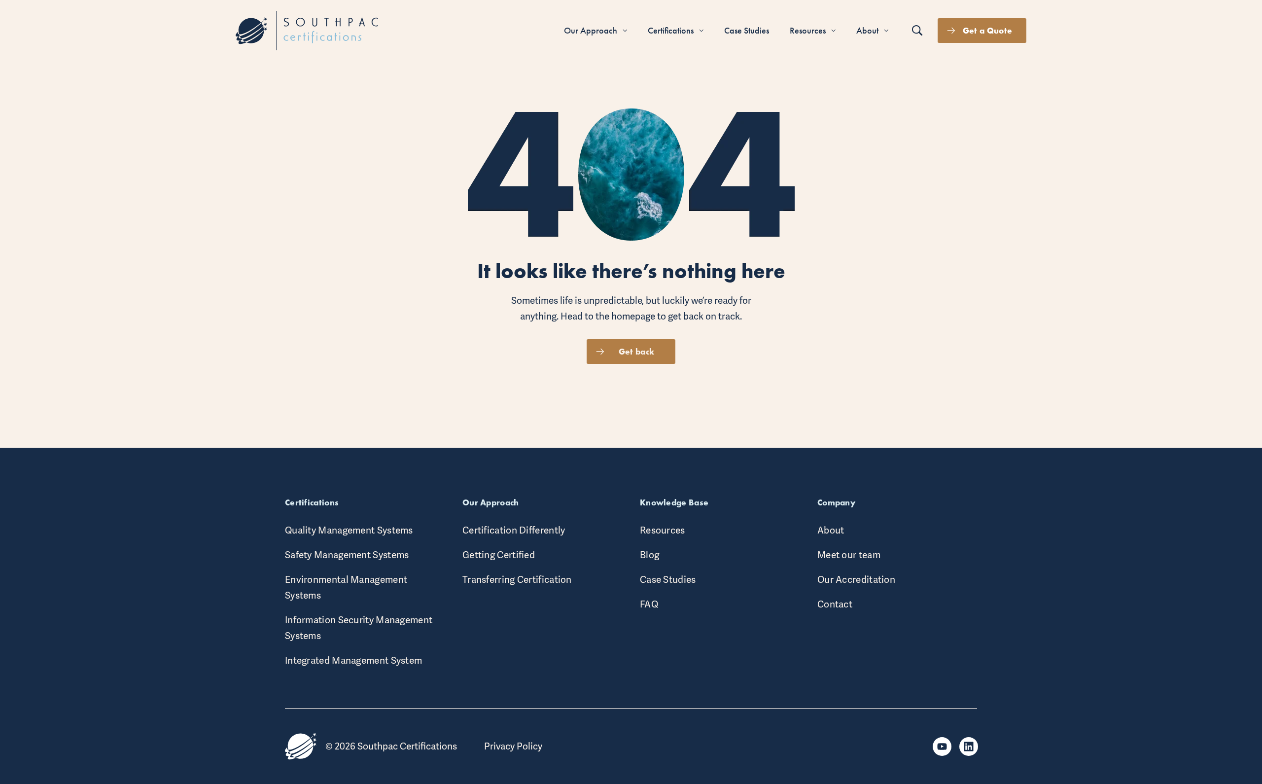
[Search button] (917, 30)
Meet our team (848, 555)
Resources (662, 530)
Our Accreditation (856, 579)
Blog (649, 555)
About (830, 530)
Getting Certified (498, 555)
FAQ (649, 604)
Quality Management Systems (349, 530)
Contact (834, 604)
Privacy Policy (513, 746)
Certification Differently (513, 530)
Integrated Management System (353, 660)
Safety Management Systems (347, 555)
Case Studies (668, 579)
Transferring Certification (517, 579)
